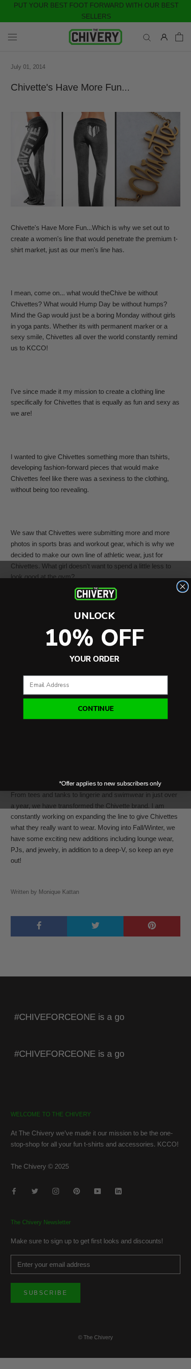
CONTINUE (96, 709)
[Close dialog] (182, 586)
